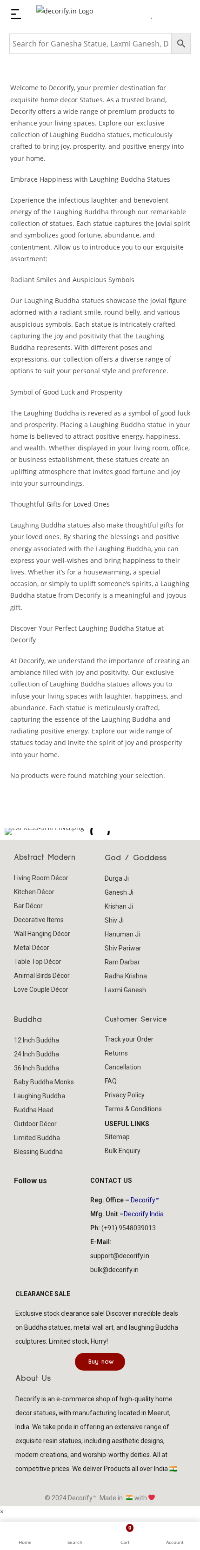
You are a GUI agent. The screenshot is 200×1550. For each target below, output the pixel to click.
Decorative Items (39, 919)
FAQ (111, 1081)
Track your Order (129, 1039)
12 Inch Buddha (36, 1040)
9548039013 (137, 1228)
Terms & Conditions (133, 1109)
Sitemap (117, 1137)
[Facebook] (25, 1197)
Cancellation (123, 1067)
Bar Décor (28, 906)
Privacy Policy (125, 1095)
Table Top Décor (37, 961)
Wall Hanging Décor (42, 933)
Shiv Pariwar (123, 948)
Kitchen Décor (34, 892)
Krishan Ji (119, 906)
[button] (13, 831)
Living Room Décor (41, 878)
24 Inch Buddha (36, 1054)
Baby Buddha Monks (44, 1082)
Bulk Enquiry (122, 1150)
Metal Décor (31, 947)
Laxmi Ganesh (125, 990)
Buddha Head (33, 1110)
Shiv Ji (114, 920)
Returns (116, 1053)
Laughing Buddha (39, 1096)
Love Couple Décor (41, 989)
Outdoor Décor (35, 1124)
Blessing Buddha (38, 1151)
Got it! (163, 16)
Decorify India (144, 1214)
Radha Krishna (126, 976)
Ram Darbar (122, 962)
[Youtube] (55, 1197)
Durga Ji (117, 878)
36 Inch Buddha (36, 1068)
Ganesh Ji (119, 892)
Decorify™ (145, 1200)
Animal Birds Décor (42, 975)
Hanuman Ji (122, 934)
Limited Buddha (37, 1137)
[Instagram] (40, 1197)
